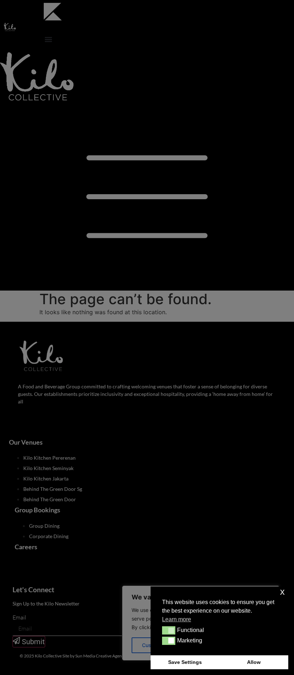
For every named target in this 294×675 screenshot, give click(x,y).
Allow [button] (254, 662)
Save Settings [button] (185, 662)
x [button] (282, 591)
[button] (168, 630)
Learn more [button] (176, 619)
